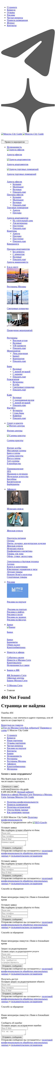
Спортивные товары (17, 577)
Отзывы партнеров (16, 743)
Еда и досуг (12, 267)
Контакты (12, 25)
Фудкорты (18, 410)
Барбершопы (13, 484)
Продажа (17, 213)
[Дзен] (28, 131)
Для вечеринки (20, 223)
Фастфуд (11, 408)
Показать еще (19, 192)
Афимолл (11, 489)
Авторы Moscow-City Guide (20, 797)
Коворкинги (13, 244)
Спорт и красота (15, 423)
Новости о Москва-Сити (19, 660)
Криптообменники (16, 647)
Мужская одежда (15, 548)
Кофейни (17, 415)
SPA (9, 471)
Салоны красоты (15, 455)
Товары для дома (15, 553)
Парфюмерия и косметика (19, 551)
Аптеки (10, 564)
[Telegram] (28, 77)
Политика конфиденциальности (22, 802)
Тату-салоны (13, 461)
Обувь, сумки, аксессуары (19, 556)
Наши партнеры (15, 740)
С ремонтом (18, 254)
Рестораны (12, 338)
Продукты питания (16, 538)
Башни (10, 753)
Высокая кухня (20, 340)
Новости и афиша (15, 652)
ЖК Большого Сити (16, 675)
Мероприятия (13, 351)
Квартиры (12, 231)
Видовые (17, 189)
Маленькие (18, 187)
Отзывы (11, 12)
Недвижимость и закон (18, 665)
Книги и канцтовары (17, 566)
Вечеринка (18, 382)
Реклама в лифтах (15, 612)
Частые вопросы (15, 17)
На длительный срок (23, 220)
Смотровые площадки (23, 387)
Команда (11, 10)
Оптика (10, 541)
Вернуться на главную (12, 725)
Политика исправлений (18, 807)
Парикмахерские (15, 468)
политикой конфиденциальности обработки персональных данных (27, 853)
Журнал (11, 23)
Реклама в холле (15, 614)
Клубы (16, 384)
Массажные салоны (16, 450)
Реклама (11, 15)
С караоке (17, 374)
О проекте (12, 7)
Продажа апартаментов (18, 249)
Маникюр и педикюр (17, 474)
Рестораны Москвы (16, 761)
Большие (17, 184)
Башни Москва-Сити (17, 680)
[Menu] (2, 139)
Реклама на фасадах (16, 619)
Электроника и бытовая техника (23, 561)
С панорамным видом (23, 400)
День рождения (20, 353)
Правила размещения (17, 20)
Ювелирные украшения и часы (22, 569)
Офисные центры (15, 678)
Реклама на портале (17, 609)
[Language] (2, 136)
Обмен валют (13, 645)
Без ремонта (18, 251)
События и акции (15, 657)
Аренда (16, 210)
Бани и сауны (13, 453)
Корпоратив (18, 358)
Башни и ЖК (13, 670)
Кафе (9, 395)
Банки (10, 624)
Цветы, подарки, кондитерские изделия (26, 543)
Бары (9, 366)
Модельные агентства (17, 476)
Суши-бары (18, 413)
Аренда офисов (14, 181)
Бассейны (11, 479)
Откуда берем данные (17, 810)
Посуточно (18, 226)
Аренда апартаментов (17, 218)
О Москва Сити (14, 685)
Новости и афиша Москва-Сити (16, 794)
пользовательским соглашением (26, 856)
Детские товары (15, 572)
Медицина (12, 769)
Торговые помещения (17, 207)
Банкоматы (12, 642)
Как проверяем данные (18, 812)
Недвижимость (14, 147)
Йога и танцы (13, 458)
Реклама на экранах (16, 617)
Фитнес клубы (14, 448)
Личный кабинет (25, 792)
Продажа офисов (15, 194)
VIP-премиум (19, 345)
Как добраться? (32, 728)
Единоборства (14, 463)
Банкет (16, 356)
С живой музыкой (21, 371)
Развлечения (13, 379)
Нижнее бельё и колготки (19, 574)
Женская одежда (15, 546)
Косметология (14, 481)
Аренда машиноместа (17, 262)
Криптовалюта (14, 662)
